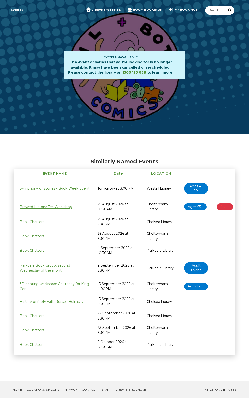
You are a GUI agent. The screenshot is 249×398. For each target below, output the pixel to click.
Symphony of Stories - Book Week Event (54, 188)
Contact (89, 389)
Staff (106, 389)
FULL (225, 207)
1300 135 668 (134, 72)
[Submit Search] (230, 10)
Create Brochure (131, 389)
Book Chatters (32, 222)
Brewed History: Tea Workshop (46, 207)
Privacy (70, 389)
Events (17, 10)
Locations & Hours (43, 389)
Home (17, 389)
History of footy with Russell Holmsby (52, 301)
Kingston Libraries (220, 389)
